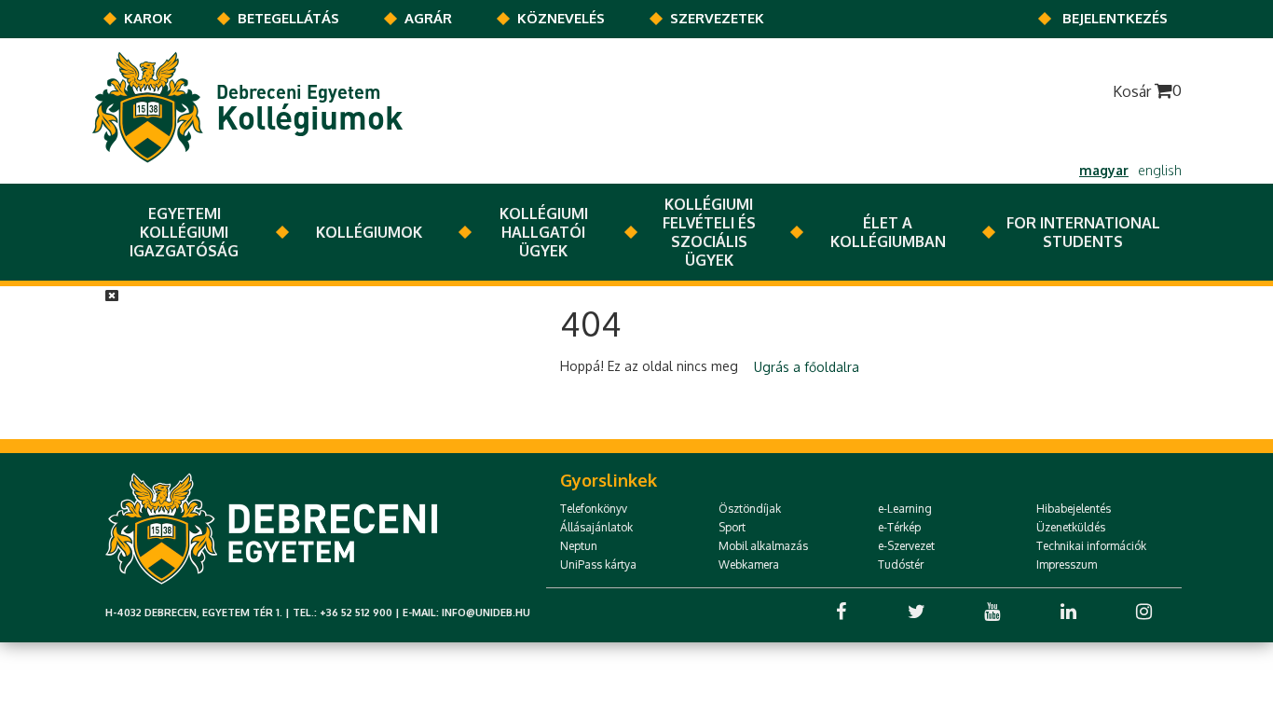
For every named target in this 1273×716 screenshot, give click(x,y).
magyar (1104, 170)
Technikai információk (1091, 546)
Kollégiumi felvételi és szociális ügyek (709, 232)
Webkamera (749, 564)
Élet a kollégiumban (888, 232)
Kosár (1147, 91)
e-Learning (905, 509)
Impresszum (1066, 564)
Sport (732, 527)
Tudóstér (901, 564)
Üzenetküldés (1070, 527)
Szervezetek (717, 18)
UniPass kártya (598, 564)
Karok (148, 18)
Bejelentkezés (1115, 18)
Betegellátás (288, 18)
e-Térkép (899, 527)
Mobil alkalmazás (763, 546)
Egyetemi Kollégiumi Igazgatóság (184, 232)
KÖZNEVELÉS (561, 18)
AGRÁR (428, 18)
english (1160, 170)
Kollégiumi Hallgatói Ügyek (544, 232)
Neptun (578, 546)
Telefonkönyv (593, 509)
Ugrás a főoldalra (806, 367)
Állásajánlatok (596, 527)
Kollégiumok (369, 232)
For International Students (1083, 232)
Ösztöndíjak (750, 509)
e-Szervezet (906, 546)
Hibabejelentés (1073, 509)
